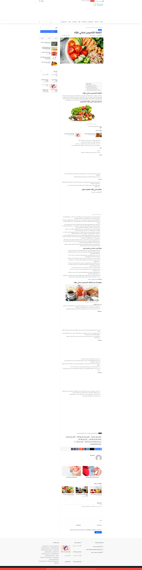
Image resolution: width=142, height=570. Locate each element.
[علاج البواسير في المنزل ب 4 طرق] (54, 54)
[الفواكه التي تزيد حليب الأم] (54, 64)
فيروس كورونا (56, 563)
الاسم (100, 520)
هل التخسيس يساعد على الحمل (68, 494)
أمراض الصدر (74, 21)
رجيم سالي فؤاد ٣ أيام (83, 439)
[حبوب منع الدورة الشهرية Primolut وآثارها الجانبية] (54, 49)
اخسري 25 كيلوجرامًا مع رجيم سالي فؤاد (92, 433)
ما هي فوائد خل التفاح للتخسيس (96, 494)
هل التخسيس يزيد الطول (54, 80)
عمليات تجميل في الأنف (77, 561)
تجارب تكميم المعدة (55, 551)
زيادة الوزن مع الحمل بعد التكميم (49, 555)
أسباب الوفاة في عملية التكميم (54, 546)
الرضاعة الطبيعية (56, 549)
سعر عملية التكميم (55, 557)
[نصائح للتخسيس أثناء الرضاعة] (78, 135)
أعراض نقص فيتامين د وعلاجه (93, 279)
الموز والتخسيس (67, 561)
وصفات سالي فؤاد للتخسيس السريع (81, 433)
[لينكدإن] (88, 449)
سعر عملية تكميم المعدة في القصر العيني (46, 557)
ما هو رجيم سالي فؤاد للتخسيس (92, 86)
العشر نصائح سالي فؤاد (70, 436)
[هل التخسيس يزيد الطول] (53, 76)
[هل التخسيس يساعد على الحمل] (68, 489)
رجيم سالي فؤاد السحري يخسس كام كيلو (92, 441)
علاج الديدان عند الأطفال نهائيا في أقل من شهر (45, 57)
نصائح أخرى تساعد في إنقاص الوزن (93, 88)
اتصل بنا (69, 21)
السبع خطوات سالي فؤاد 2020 (83, 436)
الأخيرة (49, 38)
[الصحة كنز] (98, 4)
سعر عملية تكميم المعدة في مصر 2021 (53, 561)
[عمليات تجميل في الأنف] (76, 557)
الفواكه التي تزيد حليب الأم (46, 62)
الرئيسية (101, 21)
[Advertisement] (60, 11)
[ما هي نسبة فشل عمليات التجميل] (44, 86)
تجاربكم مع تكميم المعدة (48, 551)
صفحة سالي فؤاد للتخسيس (95, 444)
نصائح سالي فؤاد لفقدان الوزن (92, 87)
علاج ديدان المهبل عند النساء (45, 42)
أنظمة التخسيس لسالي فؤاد (91, 85)
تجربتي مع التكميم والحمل (54, 553)
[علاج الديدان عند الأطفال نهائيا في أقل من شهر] (54, 59)
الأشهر (56, 38)
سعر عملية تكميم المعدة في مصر (53, 559)
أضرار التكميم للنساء (45, 546)
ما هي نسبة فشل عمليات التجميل (85, 0)
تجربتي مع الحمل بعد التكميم (46, 553)
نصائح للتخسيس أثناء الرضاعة (69, 133)
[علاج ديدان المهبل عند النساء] (54, 44)
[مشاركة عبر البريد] (75, 449)
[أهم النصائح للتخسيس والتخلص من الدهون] (82, 489)
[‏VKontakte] (77, 449)
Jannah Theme (48, 568)
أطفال (79, 21)
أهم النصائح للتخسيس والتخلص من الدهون (82, 495)
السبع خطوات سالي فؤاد (95, 436)
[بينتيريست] (83, 449)
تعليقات (42, 38)
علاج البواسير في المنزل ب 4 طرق (45, 53)
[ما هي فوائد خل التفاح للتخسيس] (96, 489)
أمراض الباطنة (91, 21)
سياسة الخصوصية (64, 21)
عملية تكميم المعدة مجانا (42, 561)
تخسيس (96, 27)
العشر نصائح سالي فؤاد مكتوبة (94, 439)
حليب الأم (57, 555)
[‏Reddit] (80, 449)
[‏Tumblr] (85, 449)
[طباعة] (72, 449)
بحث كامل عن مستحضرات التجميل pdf (46, 549)
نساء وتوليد (96, 21)
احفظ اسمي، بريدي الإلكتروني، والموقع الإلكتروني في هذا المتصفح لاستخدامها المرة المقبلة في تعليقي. (85, 529)
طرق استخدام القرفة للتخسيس (89, 133)
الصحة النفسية (84, 21)
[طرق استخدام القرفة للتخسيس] (99, 135)
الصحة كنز (98, 35)
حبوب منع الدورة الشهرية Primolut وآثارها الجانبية (46, 48)
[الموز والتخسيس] (65, 557)
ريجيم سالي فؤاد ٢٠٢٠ (78, 441)
